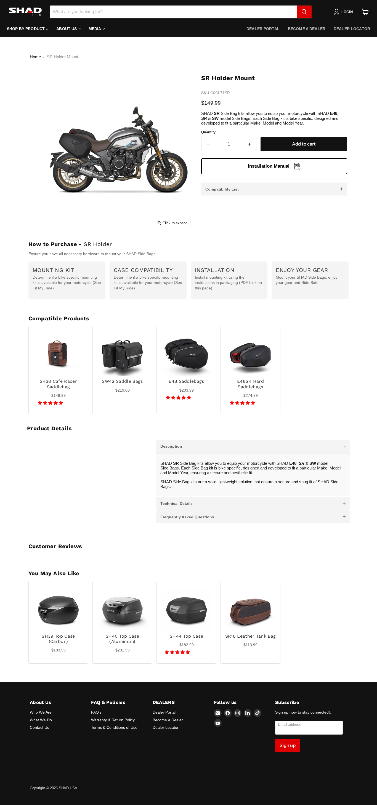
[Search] (304, 12)
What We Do (41, 720)
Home (35, 56)
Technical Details (253, 503)
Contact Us (39, 727)
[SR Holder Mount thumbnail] (40, 246)
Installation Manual (269, 166)
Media (95, 29)
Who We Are (41, 712)
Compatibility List (274, 189)
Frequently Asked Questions (253, 517)
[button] (51, 402)
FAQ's (96, 712)
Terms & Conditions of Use (114, 727)
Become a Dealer (306, 29)
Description (253, 446)
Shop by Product (26, 29)
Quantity (208, 132)
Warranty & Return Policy (113, 720)
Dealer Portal (263, 29)
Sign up (288, 745)
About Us (67, 29)
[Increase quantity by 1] (250, 144)
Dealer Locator (352, 29)
